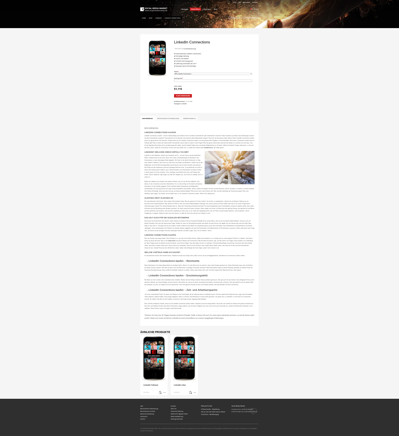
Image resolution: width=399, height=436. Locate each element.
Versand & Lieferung (177, 411)
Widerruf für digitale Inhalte (179, 414)
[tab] (147, 118)
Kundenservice (208, 147)
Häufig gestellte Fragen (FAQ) (168, 118)
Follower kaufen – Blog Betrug (210, 409)
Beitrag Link (178, 78)
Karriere (142, 419)
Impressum (143, 416)
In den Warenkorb (183, 96)
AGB (141, 406)
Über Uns (173, 409)
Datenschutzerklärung (147, 414)
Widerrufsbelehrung (177, 416)
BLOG (234, 2)
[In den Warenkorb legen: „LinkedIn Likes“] (191, 392)
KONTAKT (255, 2)
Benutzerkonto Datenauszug (149, 409)
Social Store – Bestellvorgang (210, 414)
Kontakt (173, 406)
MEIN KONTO (246, 2)
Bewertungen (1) (189, 118)
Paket (176, 71)
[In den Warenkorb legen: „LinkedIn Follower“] (160, 392)
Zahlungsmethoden (177, 419)
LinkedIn (184, 104)
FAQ (239, 2)
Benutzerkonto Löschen (147, 411)
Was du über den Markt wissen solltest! (213, 412)
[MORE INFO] (164, 392)
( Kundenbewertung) (189, 49)
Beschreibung (147, 118)
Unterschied (171, 240)
